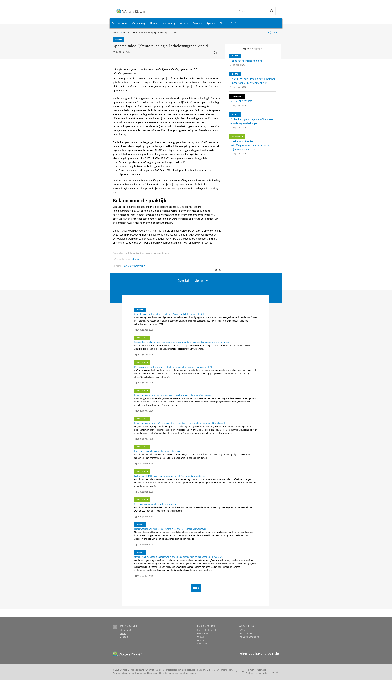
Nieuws (154, 23)
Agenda (211, 23)
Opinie (184, 23)
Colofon (200, 640)
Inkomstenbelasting (134, 266)
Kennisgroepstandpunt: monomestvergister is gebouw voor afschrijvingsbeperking (172, 395)
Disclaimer (240, 671)
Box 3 (233, 23)
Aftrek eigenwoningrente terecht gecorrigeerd (155, 504)
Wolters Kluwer (246, 633)
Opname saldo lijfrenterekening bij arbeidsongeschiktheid (150, 33)
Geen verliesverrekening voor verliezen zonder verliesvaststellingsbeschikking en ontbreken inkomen (181, 342)
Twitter (123, 633)
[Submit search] (271, 11)
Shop (223, 23)
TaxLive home (119, 23)
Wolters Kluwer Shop (249, 637)
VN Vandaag (138, 23)
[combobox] (252, 11)
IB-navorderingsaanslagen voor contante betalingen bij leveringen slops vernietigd (173, 367)
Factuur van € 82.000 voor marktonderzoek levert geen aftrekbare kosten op (169, 476)
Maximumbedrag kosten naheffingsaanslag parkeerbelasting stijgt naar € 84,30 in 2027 (250, 145)
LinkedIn (124, 637)
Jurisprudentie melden (207, 630)
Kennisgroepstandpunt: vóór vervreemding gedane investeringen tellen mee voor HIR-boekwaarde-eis (181, 423)
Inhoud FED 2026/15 (241, 101)
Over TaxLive (203, 633)
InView (242, 630)
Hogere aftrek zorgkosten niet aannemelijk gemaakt (158, 451)
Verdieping (169, 23)
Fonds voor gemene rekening (246, 60)
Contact (200, 637)
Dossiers (197, 23)
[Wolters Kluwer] (130, 11)
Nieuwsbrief (125, 630)
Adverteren (202, 643)
